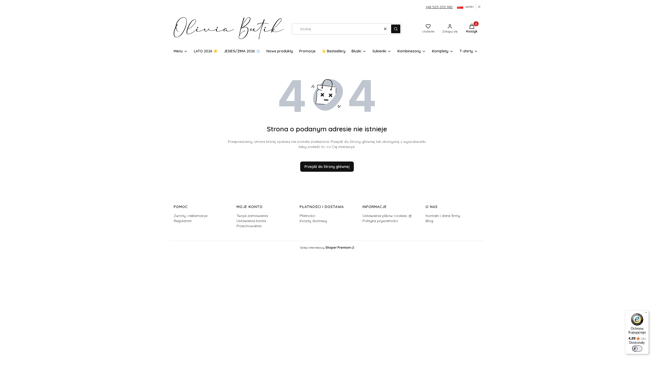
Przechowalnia (249, 226)
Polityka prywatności (380, 220)
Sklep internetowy (325, 247)
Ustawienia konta (251, 220)
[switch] (637, 349)
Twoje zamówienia (252, 215)
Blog (429, 220)
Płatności (307, 215)
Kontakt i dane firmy (443, 215)
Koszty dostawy (313, 220)
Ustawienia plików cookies (385, 215)
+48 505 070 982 (439, 7)
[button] (395, 29)
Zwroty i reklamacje (190, 215)
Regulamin (183, 220)
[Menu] (646, 313)
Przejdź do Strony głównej (327, 166)
